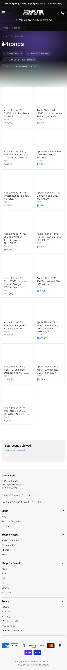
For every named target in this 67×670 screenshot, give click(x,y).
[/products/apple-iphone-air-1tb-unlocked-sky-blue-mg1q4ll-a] (50, 180)
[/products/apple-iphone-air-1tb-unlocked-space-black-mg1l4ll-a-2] (17, 180)
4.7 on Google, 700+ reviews (19, 60)
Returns (5, 606)
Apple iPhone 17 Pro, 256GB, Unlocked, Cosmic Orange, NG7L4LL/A (15, 238)
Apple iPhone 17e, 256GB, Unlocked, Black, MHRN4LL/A (17, 113)
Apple (6, 119)
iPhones (5, 549)
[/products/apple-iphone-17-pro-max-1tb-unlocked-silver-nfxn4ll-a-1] (50, 354)
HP (3, 583)
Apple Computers (10, 540)
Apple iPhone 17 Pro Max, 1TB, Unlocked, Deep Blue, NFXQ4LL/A (16, 369)
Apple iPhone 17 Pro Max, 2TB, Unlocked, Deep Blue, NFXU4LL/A (16, 410)
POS (20, 664)
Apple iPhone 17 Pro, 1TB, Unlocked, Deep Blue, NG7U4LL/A (15, 325)
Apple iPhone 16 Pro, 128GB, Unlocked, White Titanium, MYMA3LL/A (49, 113)
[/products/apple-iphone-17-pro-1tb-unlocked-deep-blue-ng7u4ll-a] (17, 310)
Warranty (6, 611)
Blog (4, 516)
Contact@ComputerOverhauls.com (19, 495)
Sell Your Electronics (11, 521)
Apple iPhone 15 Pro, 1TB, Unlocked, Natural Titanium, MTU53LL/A (16, 154)
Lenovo (5, 587)
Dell (3, 578)
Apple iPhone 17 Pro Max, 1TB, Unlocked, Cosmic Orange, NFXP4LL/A (47, 327)
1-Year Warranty (13, 53)
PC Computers (9, 545)
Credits (5, 526)
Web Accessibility (10, 621)
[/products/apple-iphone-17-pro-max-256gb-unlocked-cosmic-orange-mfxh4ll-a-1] (17, 266)
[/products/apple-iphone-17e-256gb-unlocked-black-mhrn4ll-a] (17, 98)
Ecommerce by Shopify (38, 664)
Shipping (6, 616)
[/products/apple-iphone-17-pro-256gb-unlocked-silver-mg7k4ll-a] (50, 266)
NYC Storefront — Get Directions (21, 66)
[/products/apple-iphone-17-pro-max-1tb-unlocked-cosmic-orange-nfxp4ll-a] (50, 310)
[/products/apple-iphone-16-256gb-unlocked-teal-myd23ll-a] (50, 139)
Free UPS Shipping (38, 53)
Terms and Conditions (13, 630)
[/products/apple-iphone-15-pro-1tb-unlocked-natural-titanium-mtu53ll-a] (17, 139)
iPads (4, 554)
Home (5, 27)
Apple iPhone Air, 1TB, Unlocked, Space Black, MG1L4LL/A (16, 195)
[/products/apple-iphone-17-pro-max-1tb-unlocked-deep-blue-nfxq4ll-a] (17, 354)
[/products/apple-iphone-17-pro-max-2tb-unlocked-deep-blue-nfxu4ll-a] (17, 396)
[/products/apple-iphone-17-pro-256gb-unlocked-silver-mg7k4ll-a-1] (50, 221)
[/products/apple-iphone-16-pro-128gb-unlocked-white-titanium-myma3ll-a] (50, 98)
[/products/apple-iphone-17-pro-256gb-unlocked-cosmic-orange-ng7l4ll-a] (17, 221)
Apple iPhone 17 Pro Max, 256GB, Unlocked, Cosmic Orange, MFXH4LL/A (16, 283)
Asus (4, 573)
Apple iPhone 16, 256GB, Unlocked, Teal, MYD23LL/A (49, 154)
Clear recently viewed (15, 450)
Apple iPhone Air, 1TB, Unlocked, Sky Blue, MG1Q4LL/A (48, 195)
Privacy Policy (8, 625)
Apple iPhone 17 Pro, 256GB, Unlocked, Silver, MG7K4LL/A (49, 236)
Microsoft (6, 592)
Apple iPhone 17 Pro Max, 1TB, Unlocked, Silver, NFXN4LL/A (47, 369)
